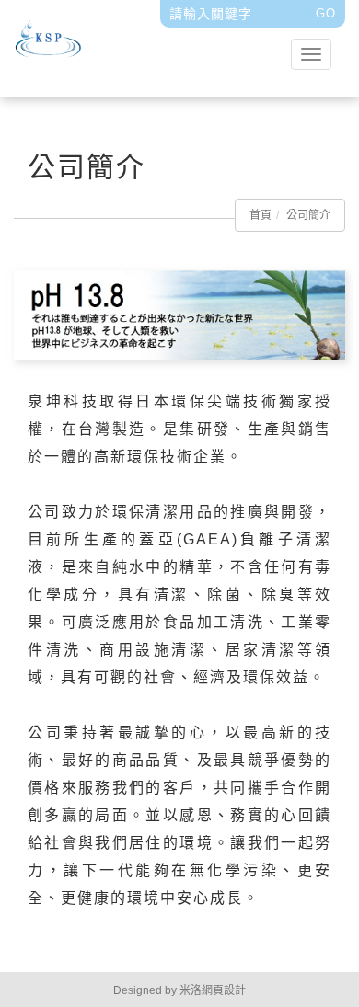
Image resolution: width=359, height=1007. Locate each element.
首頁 (260, 215)
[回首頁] (113, 43)
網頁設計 (224, 990)
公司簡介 (308, 215)
